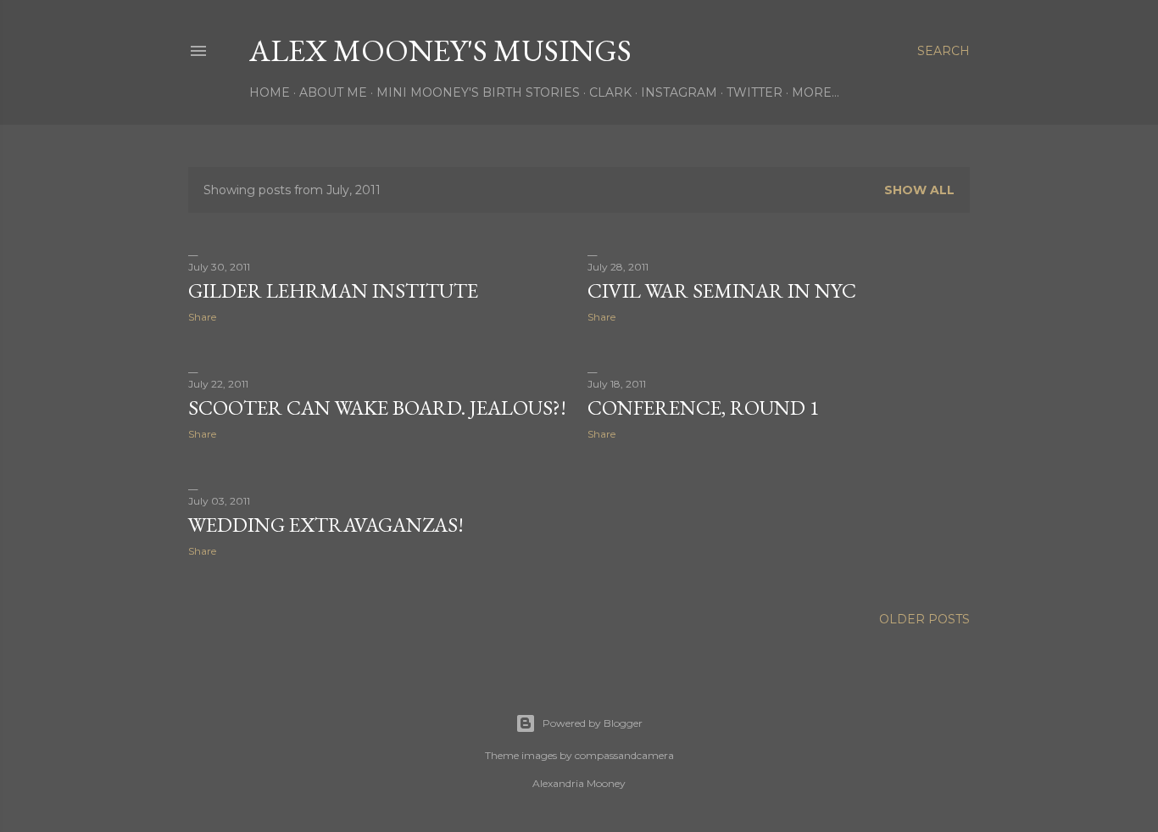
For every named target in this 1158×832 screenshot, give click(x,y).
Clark (610, 92)
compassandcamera (624, 755)
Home (269, 92)
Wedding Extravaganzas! (326, 524)
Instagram (679, 92)
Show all (919, 190)
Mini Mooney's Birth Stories (478, 92)
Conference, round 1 (703, 407)
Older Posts (924, 619)
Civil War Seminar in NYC (721, 290)
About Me (333, 92)
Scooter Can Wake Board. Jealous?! (377, 407)
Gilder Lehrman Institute (333, 290)
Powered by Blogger (593, 723)
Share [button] (202, 316)
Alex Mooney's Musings (440, 50)
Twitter (754, 92)
